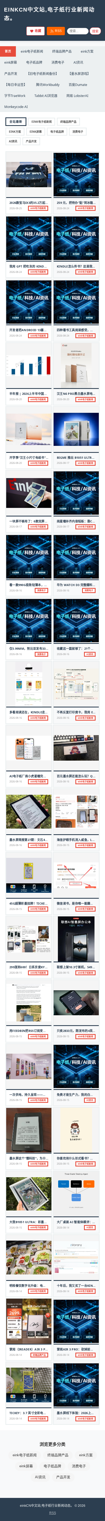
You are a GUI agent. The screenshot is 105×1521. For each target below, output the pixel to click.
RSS (58, 31)
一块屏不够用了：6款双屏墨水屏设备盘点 (37, 521)
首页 (8, 51)
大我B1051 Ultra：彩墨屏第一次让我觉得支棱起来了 (46, 1222)
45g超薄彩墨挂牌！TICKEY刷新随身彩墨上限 (40, 903)
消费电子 (57, 62)
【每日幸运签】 (15, 84)
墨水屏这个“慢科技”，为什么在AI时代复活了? (40, 1158)
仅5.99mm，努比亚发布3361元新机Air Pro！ (41, 648)
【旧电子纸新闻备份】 (42, 73)
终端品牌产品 (62, 51)
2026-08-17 (63, 463)
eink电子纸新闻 (32, 51)
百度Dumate (78, 84)
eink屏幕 (10, 62)
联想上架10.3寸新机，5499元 (77, 967)
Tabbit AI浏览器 (45, 95)
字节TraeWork (14, 95)
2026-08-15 (63, 845)
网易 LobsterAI (77, 95)
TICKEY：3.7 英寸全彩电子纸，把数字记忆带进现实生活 (47, 1413)
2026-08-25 (15, 208)
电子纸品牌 (34, 62)
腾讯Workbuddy (48, 84)
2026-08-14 (63, 1227)
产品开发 (10, 73)
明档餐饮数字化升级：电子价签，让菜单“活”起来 (42, 1286)
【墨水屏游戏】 (79, 73)
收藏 (38, 31)
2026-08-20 (15, 399)
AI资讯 (78, 62)
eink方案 (87, 51)
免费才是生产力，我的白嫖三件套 (80, 1095)
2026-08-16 (15, 590)
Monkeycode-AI (16, 106)
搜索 (95, 31)
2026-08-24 (63, 208)
